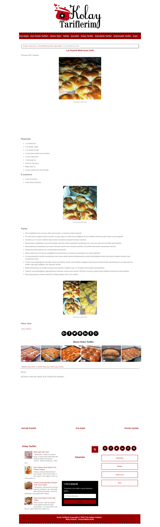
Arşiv (135, 36)
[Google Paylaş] (64, 333)
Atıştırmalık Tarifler (122, 36)
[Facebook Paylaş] (69, 333)
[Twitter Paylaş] (74, 333)
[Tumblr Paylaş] (90, 333)
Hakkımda (119, 458)
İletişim (119, 466)
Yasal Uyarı (120, 475)
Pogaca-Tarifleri (58, 46)
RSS (119, 483)
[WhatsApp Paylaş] (96, 333)
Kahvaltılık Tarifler (103, 36)
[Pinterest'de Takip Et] (133, 448)
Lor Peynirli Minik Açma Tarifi (45, 46)
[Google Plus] (105, 448)
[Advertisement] (80, 122)
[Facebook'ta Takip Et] (110, 448)
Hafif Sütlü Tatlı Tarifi (41, 452)
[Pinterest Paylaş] (80, 333)
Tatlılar (66, 36)
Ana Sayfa (24, 36)
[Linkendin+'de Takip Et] (122, 448)
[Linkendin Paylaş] (85, 333)
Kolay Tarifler (87, 36)
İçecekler (75, 36)
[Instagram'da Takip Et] (128, 448)
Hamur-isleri (32, 46)
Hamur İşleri (55, 36)
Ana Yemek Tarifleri (39, 36)
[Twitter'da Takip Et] (116, 448)
